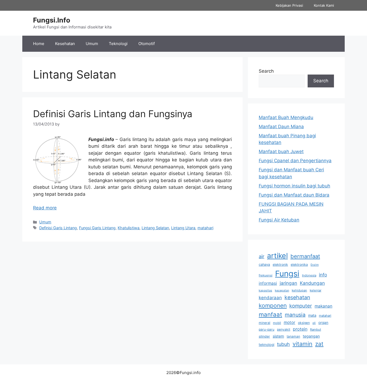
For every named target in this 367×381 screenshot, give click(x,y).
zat (319, 344)
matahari (205, 227)
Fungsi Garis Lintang (97, 227)
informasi (268, 283)
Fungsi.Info (51, 20)
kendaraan (270, 297)
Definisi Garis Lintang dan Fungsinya (112, 113)
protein (300, 329)
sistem (278, 336)
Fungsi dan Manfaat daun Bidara (294, 195)
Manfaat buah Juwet (281, 151)
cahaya (264, 264)
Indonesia (309, 275)
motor (289, 322)
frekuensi (265, 275)
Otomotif (146, 43)
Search (266, 71)
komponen (273, 305)
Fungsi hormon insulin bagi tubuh (294, 185)
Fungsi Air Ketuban (279, 220)
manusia (295, 315)
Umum (92, 43)
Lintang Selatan (155, 227)
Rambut (315, 329)
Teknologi (118, 43)
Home (38, 43)
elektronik (280, 264)
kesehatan (297, 297)
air (261, 256)
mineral (264, 323)
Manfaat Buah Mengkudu (286, 117)
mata (312, 315)
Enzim (315, 265)
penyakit (283, 329)
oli (314, 323)
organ (323, 322)
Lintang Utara (183, 227)
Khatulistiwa (128, 227)
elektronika (299, 264)
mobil (277, 323)
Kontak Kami (324, 5)
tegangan (311, 336)
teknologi (266, 344)
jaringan (288, 283)
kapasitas (265, 290)
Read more (45, 207)
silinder (264, 336)
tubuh (283, 344)
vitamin (302, 343)
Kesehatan (65, 43)
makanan (323, 306)
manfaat (270, 314)
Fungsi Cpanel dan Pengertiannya (295, 160)
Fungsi (287, 273)
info (323, 275)
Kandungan (312, 283)
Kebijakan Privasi (289, 5)
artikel (277, 255)
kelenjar (315, 290)
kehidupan (299, 290)
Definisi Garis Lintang (58, 227)
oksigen (304, 323)
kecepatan (282, 290)
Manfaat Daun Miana (281, 126)
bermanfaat (305, 256)
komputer (300, 306)
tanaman (293, 336)
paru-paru (266, 329)
